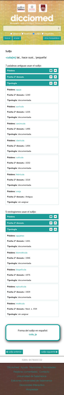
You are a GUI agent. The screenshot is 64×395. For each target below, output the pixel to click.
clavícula (20, 140)
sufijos (38, 33)
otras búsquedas (52, 38)
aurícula (20, 106)
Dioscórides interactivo (32, 385)
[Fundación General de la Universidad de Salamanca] (43, 8)
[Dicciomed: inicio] (32, 18)
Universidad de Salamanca (31, 376)
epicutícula (21, 286)
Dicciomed (13, 367)
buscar (7, 38)
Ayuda (24, 367)
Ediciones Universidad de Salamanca (31, 380)
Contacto (44, 371)
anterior (14, 352)
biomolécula (21, 252)
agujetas (20, 235)
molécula (20, 303)
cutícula (19, 157)
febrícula (20, 174)
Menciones (35, 367)
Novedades (49, 367)
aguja (18, 89)
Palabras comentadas (26, 371)
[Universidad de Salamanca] (32, 8)
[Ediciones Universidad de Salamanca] (21, 8)
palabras (16, 33)
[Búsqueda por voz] (59, 28)
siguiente (48, 352)
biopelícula (21, 269)
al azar (16, 38)
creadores (49, 33)
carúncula (20, 123)
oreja (18, 191)
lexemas (28, 33)
